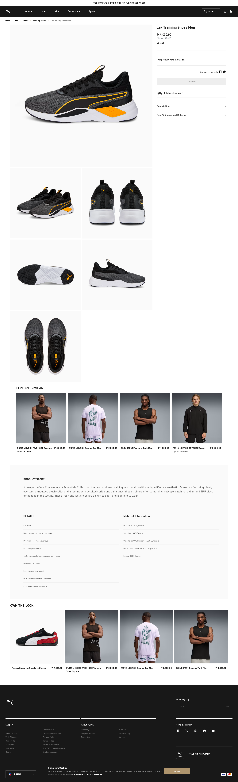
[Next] (217, 423)
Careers (121, 737)
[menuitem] (29, 11)
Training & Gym (39, 21)
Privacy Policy (49, 737)
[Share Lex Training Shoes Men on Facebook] (220, 72)
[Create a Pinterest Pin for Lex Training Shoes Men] (224, 72)
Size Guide (10, 744)
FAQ (7, 729)
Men (16, 21)
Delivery (9, 752)
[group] (41, 423)
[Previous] (20, 423)
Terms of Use (48, 741)
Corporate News (88, 733)
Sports (26, 21)
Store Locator (11, 733)
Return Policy (48, 729)
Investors (122, 729)
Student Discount (50, 752)
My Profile (10, 748)
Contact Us (10, 741)
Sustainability (124, 733)
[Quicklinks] (231, 11)
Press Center (86, 737)
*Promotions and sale (52, 733)
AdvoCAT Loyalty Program (54, 748)
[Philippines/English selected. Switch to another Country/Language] (21, 774)
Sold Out (191, 81)
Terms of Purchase (51, 744)
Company (85, 729)
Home (7, 21)
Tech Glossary (11, 737)
